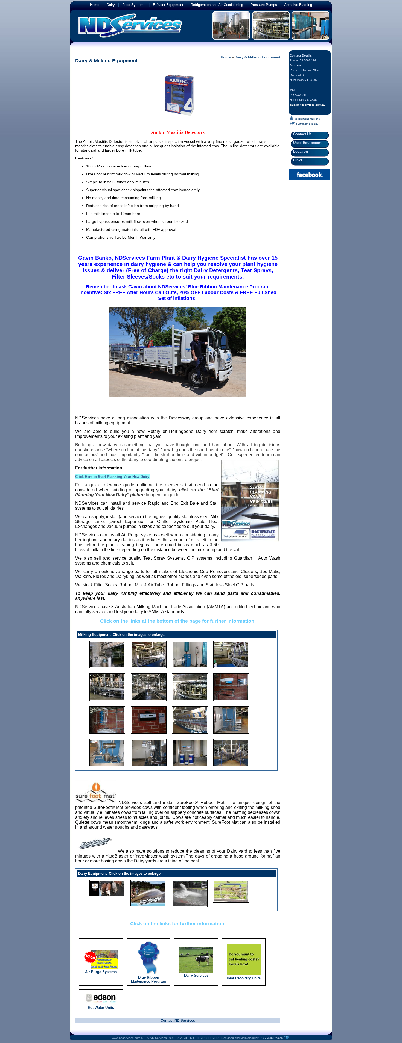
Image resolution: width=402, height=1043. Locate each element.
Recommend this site (306, 118)
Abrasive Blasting (298, 5)
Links (296, 160)
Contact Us (301, 134)
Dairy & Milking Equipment (257, 57)
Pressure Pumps (263, 5)
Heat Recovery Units (244, 978)
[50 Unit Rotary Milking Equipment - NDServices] (190, 687)
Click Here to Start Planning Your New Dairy (112, 477)
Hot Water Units (101, 1008)
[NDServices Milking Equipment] (107, 654)
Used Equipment (306, 143)
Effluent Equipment (168, 5)
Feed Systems (133, 5)
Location (299, 151)
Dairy (111, 5)
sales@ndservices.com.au (307, 104)
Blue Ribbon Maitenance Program (148, 979)
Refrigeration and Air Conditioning (217, 5)
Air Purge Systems (101, 972)
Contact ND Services (178, 1020)
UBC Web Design (271, 1037)
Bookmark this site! (307, 123)
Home (94, 5)
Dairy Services (196, 975)
